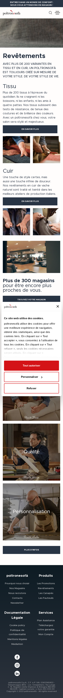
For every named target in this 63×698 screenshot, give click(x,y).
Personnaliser (29, 376)
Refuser (31, 388)
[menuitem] (17, 583)
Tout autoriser (31, 365)
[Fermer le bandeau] (58, 306)
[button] (30, 129)
